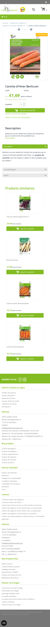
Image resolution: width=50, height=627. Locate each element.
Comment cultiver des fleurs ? (12, 502)
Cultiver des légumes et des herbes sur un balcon (19, 513)
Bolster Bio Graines (8, 398)
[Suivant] (31, 29)
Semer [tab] (6, 175)
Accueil (5, 23)
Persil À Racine (12, 260)
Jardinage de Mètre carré (10, 593)
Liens (3, 489)
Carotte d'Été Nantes (15, 347)
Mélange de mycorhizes (10, 578)
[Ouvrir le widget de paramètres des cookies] (4, 623)
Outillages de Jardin (8, 569)
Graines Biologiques (9, 449)
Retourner (5, 475)
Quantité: (8, 104)
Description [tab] (8, 146)
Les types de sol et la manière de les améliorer (18, 599)
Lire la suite (10, 138)
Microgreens (6, 407)
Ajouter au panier (27, 110)
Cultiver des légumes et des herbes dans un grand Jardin (22, 508)
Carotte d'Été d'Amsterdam (17, 304)
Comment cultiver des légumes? (13, 500)
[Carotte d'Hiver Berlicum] (25, 56)
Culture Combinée (8, 602)
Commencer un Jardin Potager (12, 588)
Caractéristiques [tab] (10, 169)
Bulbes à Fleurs (7, 564)
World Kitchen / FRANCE (10, 572)
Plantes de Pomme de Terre (11, 575)
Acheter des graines (9, 393)
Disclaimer (5, 487)
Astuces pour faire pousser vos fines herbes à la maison (22, 505)
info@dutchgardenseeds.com (12, 428)
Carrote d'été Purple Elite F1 (17, 217)
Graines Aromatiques (9, 451)
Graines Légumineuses (10, 454)
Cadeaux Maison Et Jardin (11, 567)
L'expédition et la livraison (11, 484)
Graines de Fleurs (8, 462)
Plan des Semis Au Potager (11, 605)
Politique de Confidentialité (11, 478)
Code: (7, 90)
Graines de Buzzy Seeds (10, 401)
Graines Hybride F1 (8, 395)
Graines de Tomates (9, 460)
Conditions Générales (9, 481)
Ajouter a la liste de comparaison (17, 117)
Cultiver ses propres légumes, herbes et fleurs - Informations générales (23, 517)
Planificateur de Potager (10, 591)
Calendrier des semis (9, 404)
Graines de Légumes (18, 23)
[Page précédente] (19, 29)
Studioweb (38, 612)
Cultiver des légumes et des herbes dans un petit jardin (21, 511)
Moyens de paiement (9, 473)
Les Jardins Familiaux (9, 596)
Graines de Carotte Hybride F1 (14, 26)
